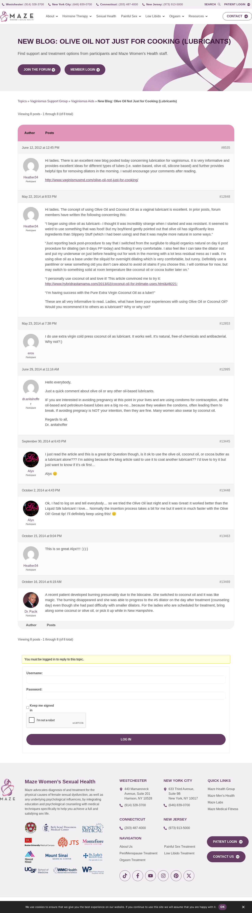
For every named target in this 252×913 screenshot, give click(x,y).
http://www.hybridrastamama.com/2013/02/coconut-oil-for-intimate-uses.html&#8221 (111, 284)
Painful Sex (129, 16)
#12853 (225, 323)
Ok (222, 906)
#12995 (225, 369)
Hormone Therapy (75, 16)
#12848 (225, 196)
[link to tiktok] (125, 875)
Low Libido (153, 16)
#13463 (225, 536)
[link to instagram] (163, 875)
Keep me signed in (42, 708)
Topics (22, 101)
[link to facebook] (137, 875)
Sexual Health (106, 16)
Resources (196, 16)
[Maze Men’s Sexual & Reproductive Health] (7, 789)
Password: (34, 689)
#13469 (225, 581)
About (50, 16)
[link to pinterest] (176, 875)
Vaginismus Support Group (49, 101)
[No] (243, 908)
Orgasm (174, 16)
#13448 (225, 490)
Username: (34, 673)
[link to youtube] (150, 875)
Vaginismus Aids (82, 101)
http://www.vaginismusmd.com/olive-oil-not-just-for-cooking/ (91, 180)
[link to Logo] (16, 16)
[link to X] (188, 875)
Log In (126, 739)
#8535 (225, 147)
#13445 (225, 441)
